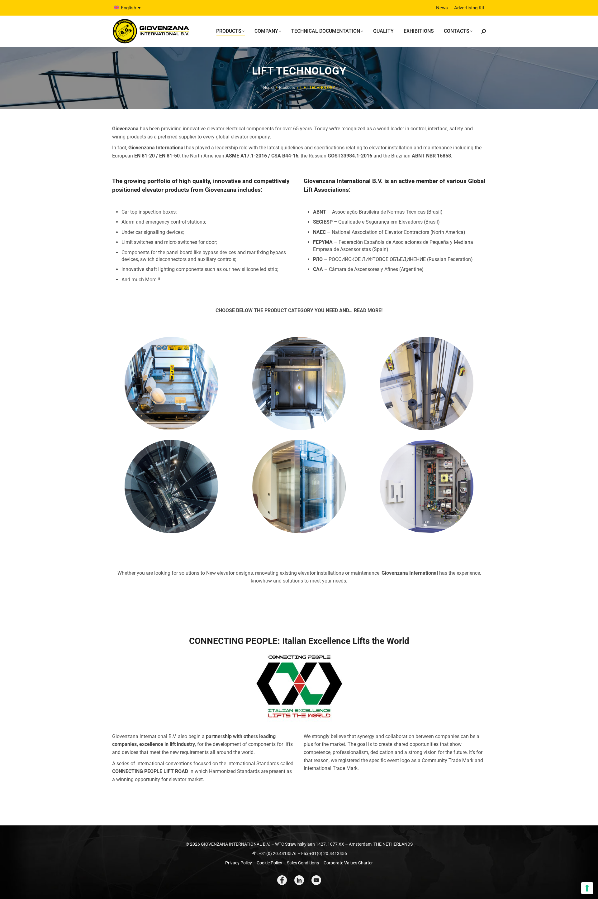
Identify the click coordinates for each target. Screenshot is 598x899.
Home (268, 87)
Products (287, 87)
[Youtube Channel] (316, 880)
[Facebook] (282, 880)
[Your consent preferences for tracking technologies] (587, 888)
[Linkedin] (299, 880)
